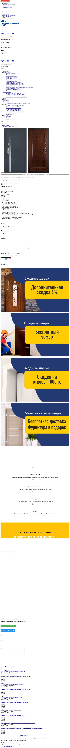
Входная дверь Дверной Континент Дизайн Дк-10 (15, 676)
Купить (2, 195)
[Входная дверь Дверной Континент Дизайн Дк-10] (13, 671)
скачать (15, 666)
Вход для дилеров (5, 1)
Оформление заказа (7, 7)
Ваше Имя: (3, 233)
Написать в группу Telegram (7, 630)
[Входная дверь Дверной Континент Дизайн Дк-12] (13, 684)
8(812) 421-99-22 (7, 33)
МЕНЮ (2, 68)
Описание (5, 198)
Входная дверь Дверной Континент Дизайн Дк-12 (15, 689)
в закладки (3, 196)
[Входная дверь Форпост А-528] (26, 172)
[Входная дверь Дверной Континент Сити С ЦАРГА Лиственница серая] (18, 723)
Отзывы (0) (6, 200)
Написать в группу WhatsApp (8, 625)
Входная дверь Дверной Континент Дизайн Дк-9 (15, 702)
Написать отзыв (17, 183)
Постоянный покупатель (9, 4)
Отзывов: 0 (10, 183)
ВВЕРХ (2, 742)
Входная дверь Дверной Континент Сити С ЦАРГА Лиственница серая (21, 728)
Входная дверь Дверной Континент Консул (13, 715)
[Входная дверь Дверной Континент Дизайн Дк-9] (12, 697)
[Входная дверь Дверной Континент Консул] (11, 710)
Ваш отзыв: (3, 238)
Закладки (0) (6, 3)
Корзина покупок (7, 5)
